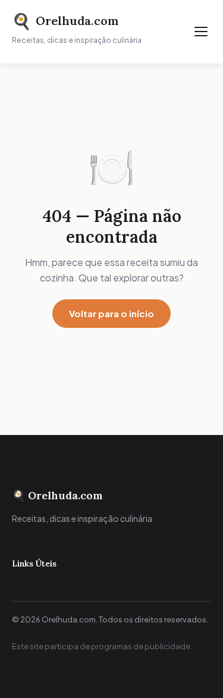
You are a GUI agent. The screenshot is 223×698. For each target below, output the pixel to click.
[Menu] (201, 31)
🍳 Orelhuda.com (57, 495)
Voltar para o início (111, 313)
